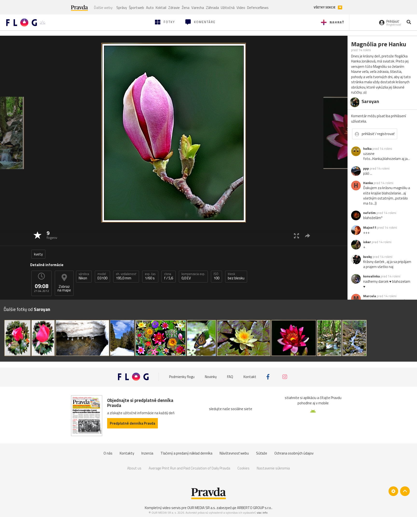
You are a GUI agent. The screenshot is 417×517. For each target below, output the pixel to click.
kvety (38, 254)
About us (134, 468)
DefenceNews (258, 7)
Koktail (161, 7)
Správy (121, 7)
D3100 (102, 276)
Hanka (368, 182)
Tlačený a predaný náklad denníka (186, 453)
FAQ (230, 376)
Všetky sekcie (325, 7)
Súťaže (261, 453)
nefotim (369, 212)
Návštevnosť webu (234, 453)
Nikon (84, 276)
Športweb (136, 7)
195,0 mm (126, 276)
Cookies (243, 468)
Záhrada (212, 7)
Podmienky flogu (182, 376)
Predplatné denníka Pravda (132, 423)
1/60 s (150, 276)
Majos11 (369, 227)
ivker (367, 242)
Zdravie (174, 7)
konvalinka (371, 276)
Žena (185, 7)
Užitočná (228, 7)
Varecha (197, 7)
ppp (366, 168)
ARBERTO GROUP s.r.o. (254, 507)
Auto (150, 7)
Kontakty (127, 453)
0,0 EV (193, 276)
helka (367, 148)
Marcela (369, 296)
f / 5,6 (168, 276)
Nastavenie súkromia (273, 468)
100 (216, 276)
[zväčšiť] (296, 235)
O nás (108, 453)
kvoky (367, 256)
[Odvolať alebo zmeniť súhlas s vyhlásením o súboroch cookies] (393, 491)
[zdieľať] (307, 235)
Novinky (211, 376)
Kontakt (249, 376)
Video (240, 7)
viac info (262, 512)
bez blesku (236, 276)
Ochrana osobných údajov (293, 453)
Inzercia (147, 453)
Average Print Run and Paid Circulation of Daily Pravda (189, 468)
